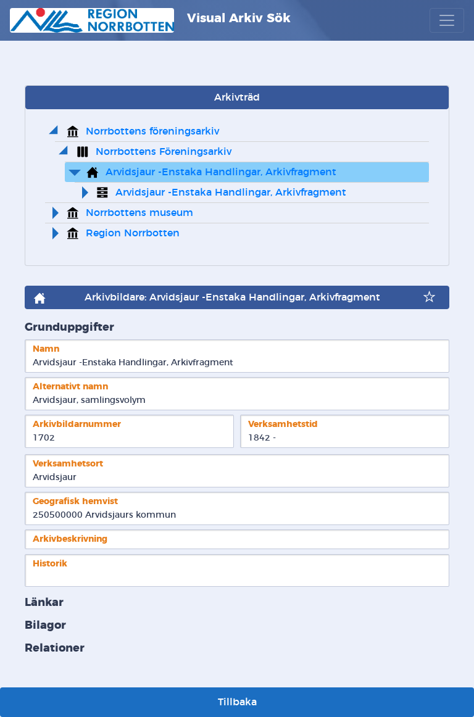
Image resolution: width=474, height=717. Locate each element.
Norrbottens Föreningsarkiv (163, 152)
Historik (50, 563)
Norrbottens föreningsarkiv (152, 131)
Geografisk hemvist (75, 501)
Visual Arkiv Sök (237, 18)
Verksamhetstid (283, 424)
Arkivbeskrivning (70, 539)
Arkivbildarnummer (77, 424)
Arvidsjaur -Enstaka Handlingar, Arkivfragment (221, 172)
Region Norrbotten (133, 233)
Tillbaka (237, 702)
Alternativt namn (70, 386)
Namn (46, 349)
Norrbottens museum (139, 213)
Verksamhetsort (68, 463)
